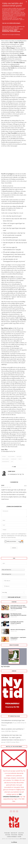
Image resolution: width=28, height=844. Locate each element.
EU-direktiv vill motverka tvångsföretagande (16, 622)
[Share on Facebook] (12, 466)
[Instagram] (17, 811)
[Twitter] (14, 811)
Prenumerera (14, 834)
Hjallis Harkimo (11, 456)
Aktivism (4, 456)
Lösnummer (21, 832)
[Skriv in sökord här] (14, 563)
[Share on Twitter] (13, 466)
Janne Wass (11, 471)
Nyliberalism (13, 459)
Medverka (20, 834)
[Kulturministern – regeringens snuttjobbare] (5, 639)
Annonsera (7, 834)
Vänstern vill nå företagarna (17, 629)
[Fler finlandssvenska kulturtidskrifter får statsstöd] (5, 615)
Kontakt (19, 836)
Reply (25, 485)
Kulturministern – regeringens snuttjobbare (18, 638)
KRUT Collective (23, 838)
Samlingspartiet (5, 461)
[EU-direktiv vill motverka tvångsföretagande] (5, 623)
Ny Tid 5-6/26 (5, 666)
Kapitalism (19, 456)
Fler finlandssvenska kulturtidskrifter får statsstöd (18, 614)
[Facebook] (11, 811)
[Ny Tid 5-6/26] (14, 656)
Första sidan (7, 832)
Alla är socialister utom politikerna (12, 729)
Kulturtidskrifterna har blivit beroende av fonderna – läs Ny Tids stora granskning (18, 607)
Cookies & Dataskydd (12, 836)
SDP (12, 461)
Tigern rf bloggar (14, 716)
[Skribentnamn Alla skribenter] (14, 569)
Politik (19, 459)
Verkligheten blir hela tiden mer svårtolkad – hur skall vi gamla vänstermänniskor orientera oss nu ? (13, 737)
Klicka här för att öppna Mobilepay (11, 34)
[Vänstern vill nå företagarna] (5, 631)
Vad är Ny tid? (14, 832)
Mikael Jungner (5, 459)
